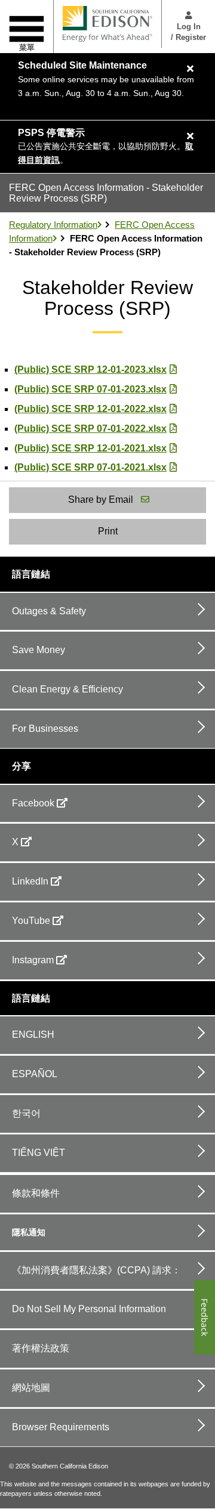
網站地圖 (31, 1388)
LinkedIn (30, 881)
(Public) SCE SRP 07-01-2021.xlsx (90, 467)
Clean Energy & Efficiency (67, 689)
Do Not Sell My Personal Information (89, 1309)
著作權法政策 (40, 1348)
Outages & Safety (49, 611)
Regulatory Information (53, 224)
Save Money (38, 650)
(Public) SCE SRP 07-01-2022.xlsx (90, 428)
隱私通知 (28, 1232)
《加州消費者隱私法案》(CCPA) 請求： (96, 1270)
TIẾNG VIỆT (38, 1153)
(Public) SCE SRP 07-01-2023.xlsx (90, 389)
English (33, 1034)
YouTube (31, 921)
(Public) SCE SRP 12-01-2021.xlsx (90, 448)
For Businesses (45, 728)
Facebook (33, 803)
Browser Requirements (60, 1427)
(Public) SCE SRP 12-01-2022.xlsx (90, 409)
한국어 (26, 1113)
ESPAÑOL (34, 1074)
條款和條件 (36, 1193)
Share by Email (100, 499)
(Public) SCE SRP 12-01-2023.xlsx (90, 369)
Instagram (33, 960)
